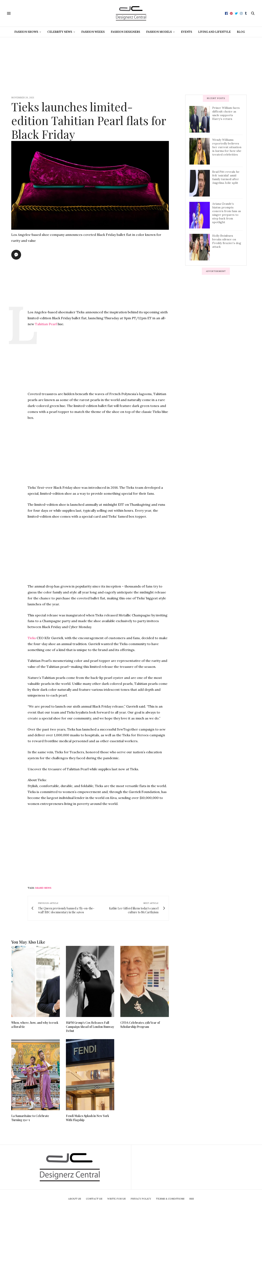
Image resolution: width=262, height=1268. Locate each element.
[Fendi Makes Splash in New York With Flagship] (90, 1074)
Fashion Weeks (93, 32)
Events (186, 32)
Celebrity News (59, 32)
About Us (74, 1198)
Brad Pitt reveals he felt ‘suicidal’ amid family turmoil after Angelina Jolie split (225, 177)
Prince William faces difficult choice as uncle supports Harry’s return (226, 113)
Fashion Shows (26, 32)
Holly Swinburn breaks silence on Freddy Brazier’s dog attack (226, 241)
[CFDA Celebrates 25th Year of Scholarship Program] (144, 981)
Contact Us (94, 1198)
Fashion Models (159, 32)
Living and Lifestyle (214, 32)
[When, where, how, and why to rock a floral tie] (35, 981)
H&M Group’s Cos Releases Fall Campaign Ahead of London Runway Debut (90, 1027)
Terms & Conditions (170, 1198)
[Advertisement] (131, 66)
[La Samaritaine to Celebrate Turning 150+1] (35, 1074)
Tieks (32, 638)
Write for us (116, 1198)
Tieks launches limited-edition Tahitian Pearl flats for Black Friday (88, 120)
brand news (43, 887)
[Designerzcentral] (131, 13)
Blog (241, 32)
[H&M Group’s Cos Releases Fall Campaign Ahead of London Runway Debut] (90, 981)
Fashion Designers (125, 32)
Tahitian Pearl (46, 324)
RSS (191, 1198)
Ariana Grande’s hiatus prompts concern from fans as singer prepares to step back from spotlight (226, 213)
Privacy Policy (141, 1198)
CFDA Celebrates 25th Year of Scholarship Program (140, 1025)
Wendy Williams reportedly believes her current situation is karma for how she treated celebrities (226, 147)
